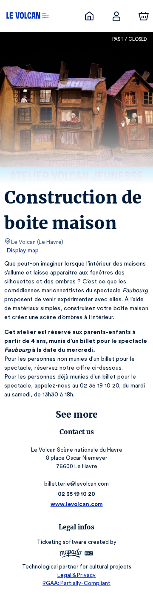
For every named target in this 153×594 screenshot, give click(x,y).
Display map (22, 251)
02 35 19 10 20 (76, 494)
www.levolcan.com (77, 504)
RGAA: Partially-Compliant (76, 583)
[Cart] (144, 16)
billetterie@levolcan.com (76, 484)
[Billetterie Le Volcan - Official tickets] (89, 16)
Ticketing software (62, 542)
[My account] (116, 16)
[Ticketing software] (76, 554)
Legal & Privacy (76, 575)
